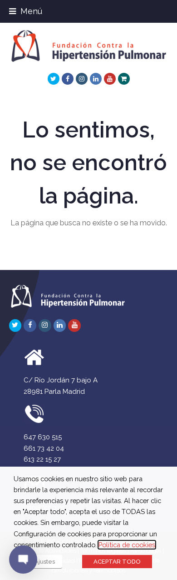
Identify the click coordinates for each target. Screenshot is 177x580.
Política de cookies (126, 545)
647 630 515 (43, 437)
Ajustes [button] (44, 561)
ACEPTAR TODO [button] (117, 561)
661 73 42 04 (44, 448)
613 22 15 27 (42, 459)
